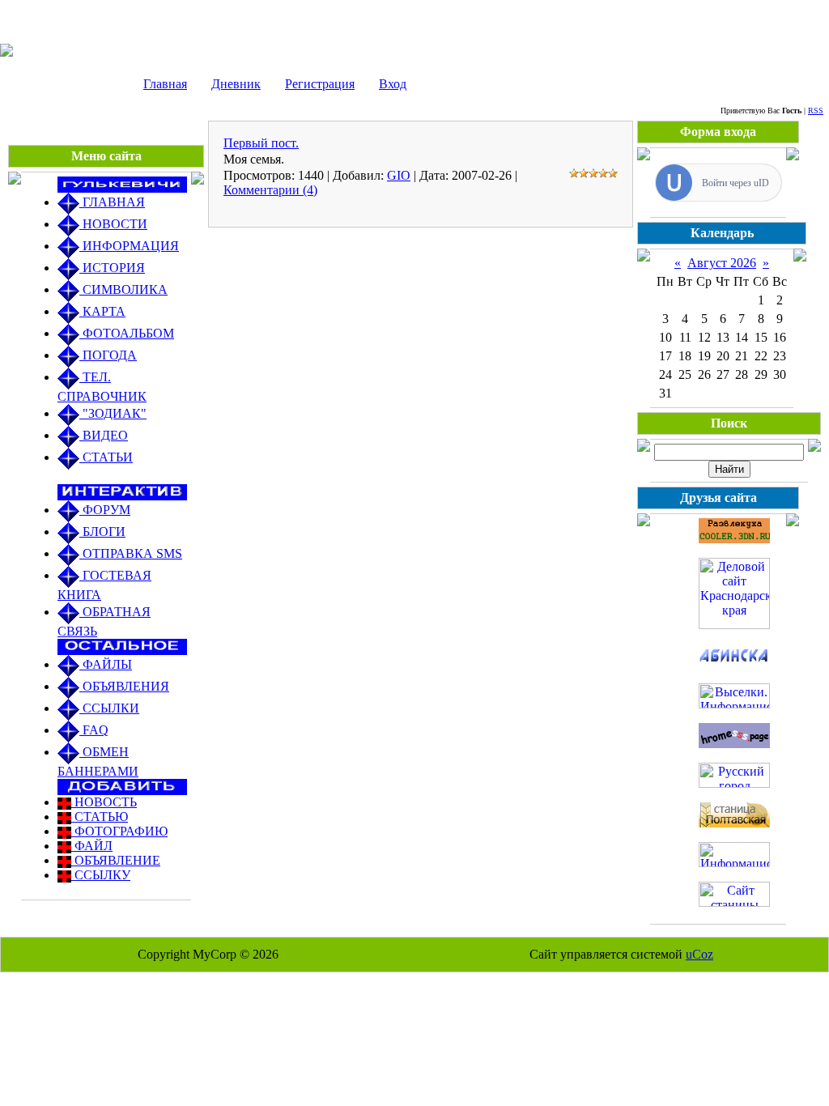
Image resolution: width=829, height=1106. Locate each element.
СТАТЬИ (106, 457)
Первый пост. (261, 143)
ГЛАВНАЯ (112, 202)
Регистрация (320, 84)
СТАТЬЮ (99, 816)
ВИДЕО (103, 435)
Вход (392, 84)
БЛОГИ (102, 531)
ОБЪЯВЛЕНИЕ (115, 860)
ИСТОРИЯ (112, 267)
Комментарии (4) (270, 190)
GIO (398, 175)
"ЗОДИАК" (113, 413)
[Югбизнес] (734, 625)
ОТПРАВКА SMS (130, 553)
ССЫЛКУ (100, 875)
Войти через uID (735, 183)
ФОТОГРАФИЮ (119, 831)
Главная (165, 84)
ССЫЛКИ (109, 708)
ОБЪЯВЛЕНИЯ (124, 686)
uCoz (699, 954)
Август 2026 (721, 263)
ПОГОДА (108, 355)
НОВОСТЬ (104, 802)
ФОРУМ (104, 510)
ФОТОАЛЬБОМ (126, 333)
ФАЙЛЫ (105, 664)
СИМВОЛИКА (123, 289)
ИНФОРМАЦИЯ (129, 246)
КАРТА (102, 311)
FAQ (93, 730)
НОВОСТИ (113, 224)
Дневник (236, 84)
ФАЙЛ (92, 846)
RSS (815, 110)
